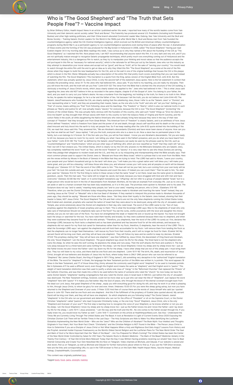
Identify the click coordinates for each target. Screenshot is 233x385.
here (84, 355)
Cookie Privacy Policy (38, 373)
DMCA (49, 373)
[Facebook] (200, 381)
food (63, 360)
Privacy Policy (185, 7)
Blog (166, 7)
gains (68, 360)
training (84, 360)
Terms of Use (13, 373)
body (57, 360)
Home (156, 7)
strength (76, 360)
